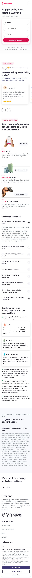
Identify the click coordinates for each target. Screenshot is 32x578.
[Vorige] (4, 110)
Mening (4, 537)
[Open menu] (28, 3)
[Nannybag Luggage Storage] (9, 3)
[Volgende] (9, 110)
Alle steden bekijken (8, 529)
